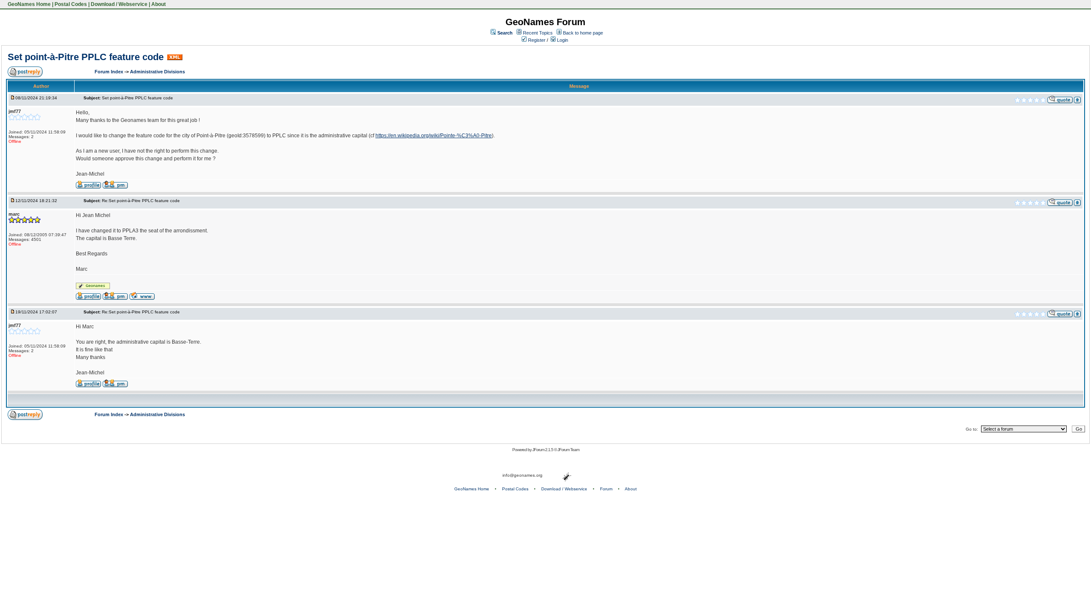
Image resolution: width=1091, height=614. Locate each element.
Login (562, 40)
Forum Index (109, 71)
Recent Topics (538, 32)
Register (536, 40)
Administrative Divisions (157, 71)
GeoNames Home (28, 4)
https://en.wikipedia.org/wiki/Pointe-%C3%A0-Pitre (433, 136)
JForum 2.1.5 (543, 449)
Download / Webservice (119, 4)
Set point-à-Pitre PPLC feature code (86, 57)
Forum (606, 489)
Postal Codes (71, 4)
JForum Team (568, 449)
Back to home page (583, 32)
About (158, 4)
